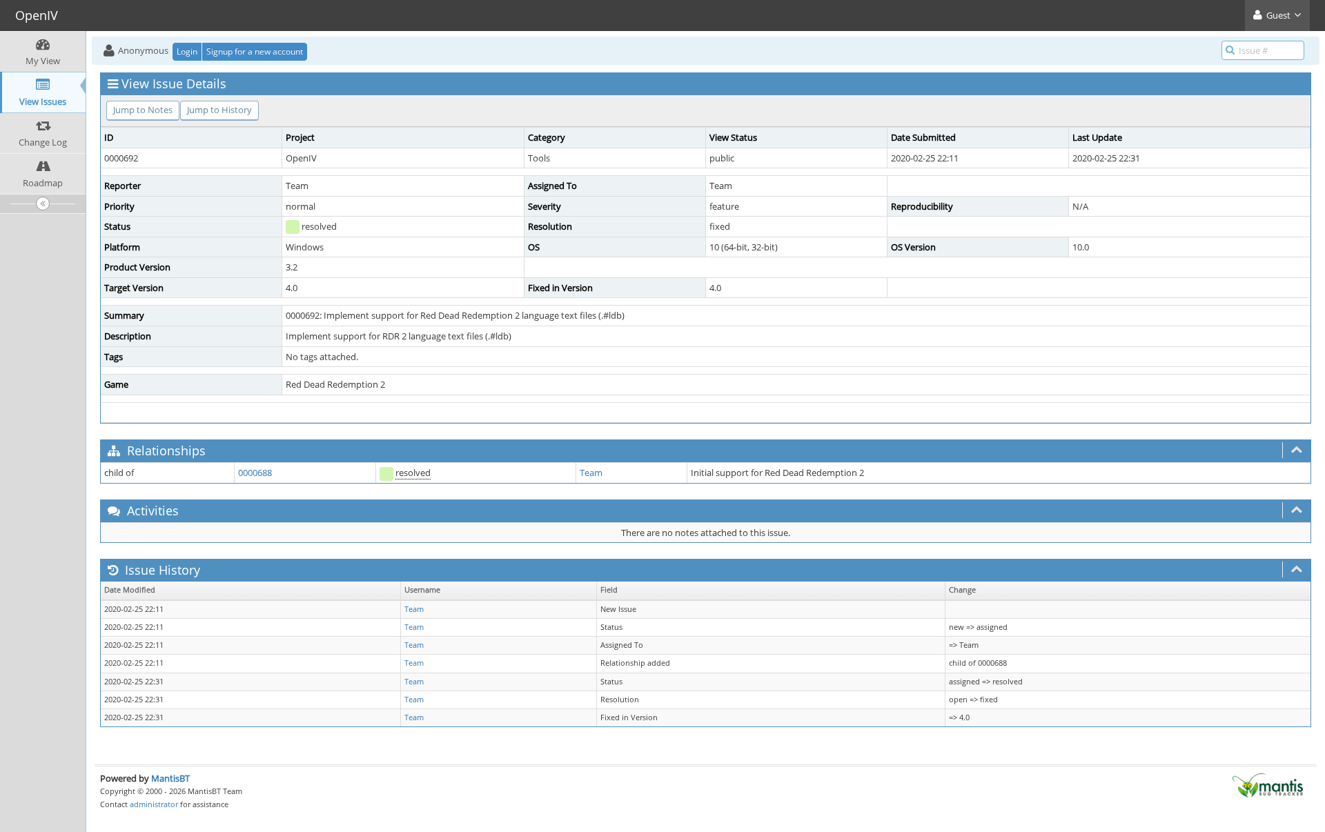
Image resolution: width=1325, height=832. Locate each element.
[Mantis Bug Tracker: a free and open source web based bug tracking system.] (1268, 784)
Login (187, 51)
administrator (154, 804)
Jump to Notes (143, 109)
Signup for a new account (254, 51)
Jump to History (219, 109)
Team (591, 472)
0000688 (255, 472)
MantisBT (170, 778)
